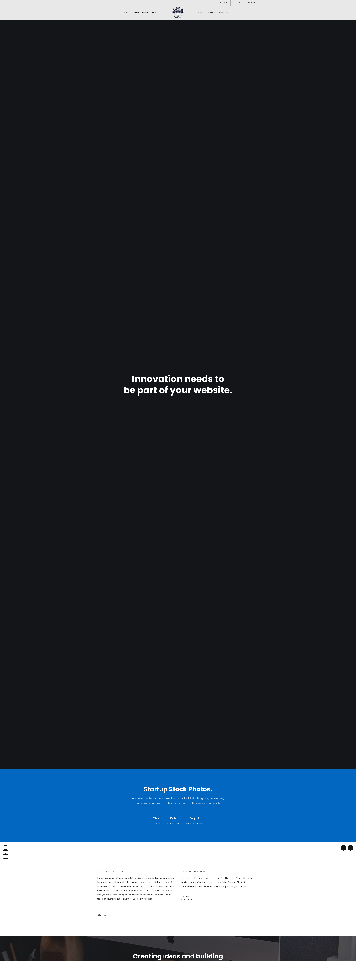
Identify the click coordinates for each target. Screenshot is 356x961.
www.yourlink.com (194, 823)
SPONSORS (223, 3)
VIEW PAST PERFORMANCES (247, 3)
